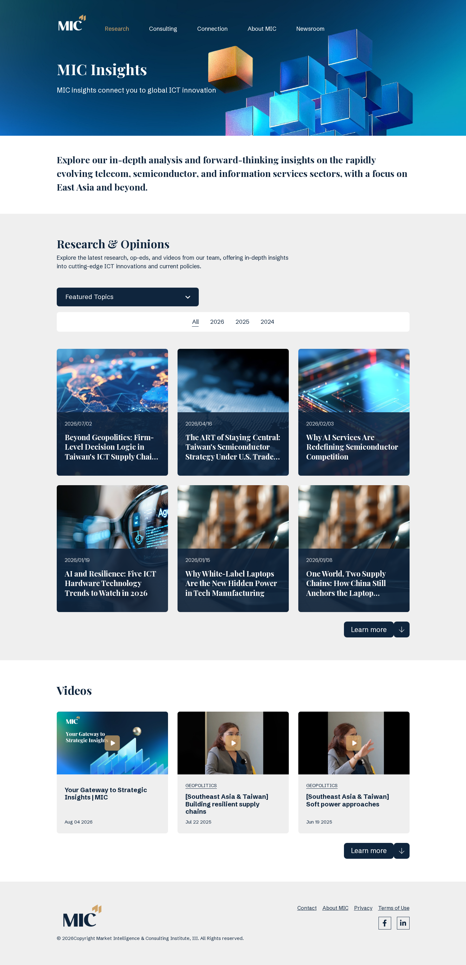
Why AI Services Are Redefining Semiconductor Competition (352, 446)
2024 (267, 321)
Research (117, 28)
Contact (307, 908)
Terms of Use (394, 908)
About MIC (262, 28)
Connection (212, 28)
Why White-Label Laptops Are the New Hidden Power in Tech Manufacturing (231, 583)
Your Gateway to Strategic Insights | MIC (106, 793)
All (195, 321)
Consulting (163, 28)
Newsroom (310, 28)
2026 (217, 321)
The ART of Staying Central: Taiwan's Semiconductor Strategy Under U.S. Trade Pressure (232, 451)
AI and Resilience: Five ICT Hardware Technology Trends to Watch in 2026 (110, 583)
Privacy (363, 908)
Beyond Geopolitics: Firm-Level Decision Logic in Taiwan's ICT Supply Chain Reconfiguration (110, 451)
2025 (242, 321)
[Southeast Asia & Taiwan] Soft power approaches (347, 800)
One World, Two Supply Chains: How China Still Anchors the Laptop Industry (346, 588)
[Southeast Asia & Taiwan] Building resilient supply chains (226, 804)
